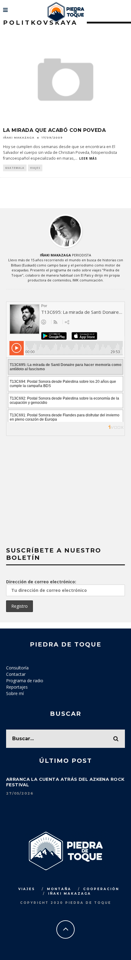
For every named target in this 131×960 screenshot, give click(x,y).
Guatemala (14, 167)
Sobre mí (15, 693)
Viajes (35, 167)
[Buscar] (126, 7)
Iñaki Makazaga (18, 137)
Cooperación (101, 889)
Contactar (16, 674)
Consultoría (17, 668)
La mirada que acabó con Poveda (54, 130)
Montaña (59, 889)
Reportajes (17, 687)
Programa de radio (24, 680)
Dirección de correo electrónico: (41, 582)
